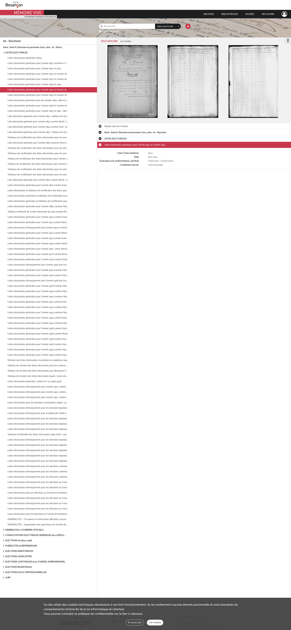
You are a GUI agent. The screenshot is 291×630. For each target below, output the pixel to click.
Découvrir (268, 14)
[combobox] (168, 26)
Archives (208, 14)
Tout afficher (109, 41)
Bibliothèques (229, 14)
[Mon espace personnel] (284, 14)
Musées (250, 14)
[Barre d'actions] (288, 40)
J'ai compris (155, 622)
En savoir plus (135, 622)
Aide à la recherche (110, 31)
